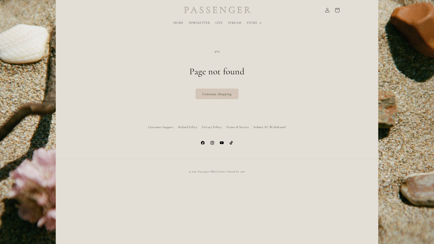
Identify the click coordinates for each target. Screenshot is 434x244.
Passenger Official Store (211, 171)
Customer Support (161, 127)
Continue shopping (217, 94)
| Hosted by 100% (235, 171)
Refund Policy (188, 127)
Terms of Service (237, 127)
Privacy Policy (212, 127)
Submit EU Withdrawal (269, 127)
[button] (253, 23)
